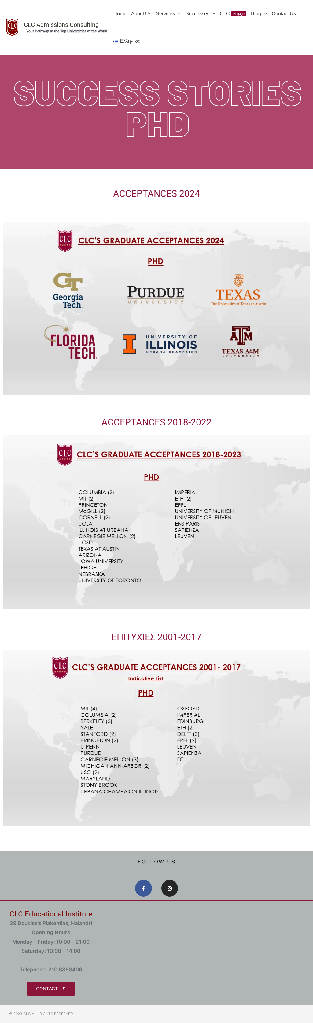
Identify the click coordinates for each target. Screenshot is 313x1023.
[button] (178, 14)
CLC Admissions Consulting (61, 24)
